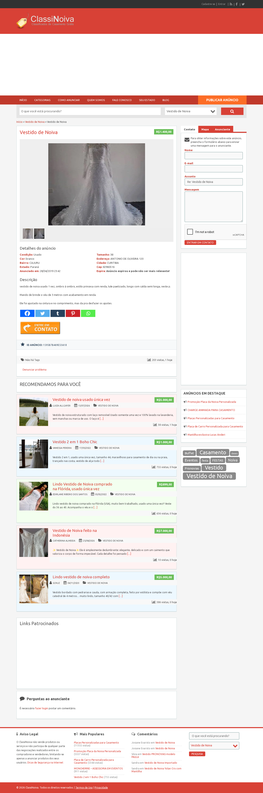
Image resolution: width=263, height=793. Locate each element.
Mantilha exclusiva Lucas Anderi (206, 434)
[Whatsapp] (88, 313)
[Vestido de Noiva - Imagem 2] (39, 240)
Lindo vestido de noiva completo (81, 577)
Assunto (190, 176)
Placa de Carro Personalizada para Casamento (215, 426)
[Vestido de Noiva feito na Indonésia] (33, 556)
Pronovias (192, 468)
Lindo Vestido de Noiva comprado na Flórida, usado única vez (82, 486)
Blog (166, 100)
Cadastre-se (208, 4)
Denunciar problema (34, 369)
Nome (189, 150)
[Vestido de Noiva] (96, 226)
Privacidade (101, 787)
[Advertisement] (131, 64)
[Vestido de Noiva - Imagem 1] (28, 240)
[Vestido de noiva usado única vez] (33, 425)
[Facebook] (237, 4)
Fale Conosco (122, 100)
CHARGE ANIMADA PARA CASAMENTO (211, 410)
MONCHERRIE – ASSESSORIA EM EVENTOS (98, 768)
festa (205, 460)
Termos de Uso (84, 787)
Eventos (191, 460)
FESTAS (217, 460)
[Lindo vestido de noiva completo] (33, 602)
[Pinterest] (73, 313)
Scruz (56, 583)
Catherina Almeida (64, 540)
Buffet (189, 453)
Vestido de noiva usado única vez (81, 399)
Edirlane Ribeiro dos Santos (70, 494)
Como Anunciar (69, 100)
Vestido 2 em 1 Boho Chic (75, 442)
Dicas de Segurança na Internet (45, 762)
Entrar (222, 4)
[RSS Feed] (231, 4)
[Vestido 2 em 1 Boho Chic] (33, 467)
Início (23, 100)
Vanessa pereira (62, 448)
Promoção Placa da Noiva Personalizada (212, 401)
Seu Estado (147, 100)
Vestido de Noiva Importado (160, 762)
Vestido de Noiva (35, 121)
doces (234, 453)
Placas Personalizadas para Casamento (211, 418)
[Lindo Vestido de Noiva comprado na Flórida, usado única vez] (33, 509)
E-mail (189, 163)
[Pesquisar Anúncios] (232, 111)
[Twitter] (243, 4)
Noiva (233, 460)
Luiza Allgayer (61, 405)
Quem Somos (96, 100)
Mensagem (192, 189)
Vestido (214, 468)
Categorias (42, 100)
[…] (102, 418)
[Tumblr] (58, 313)
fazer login (41, 708)
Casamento (213, 452)
